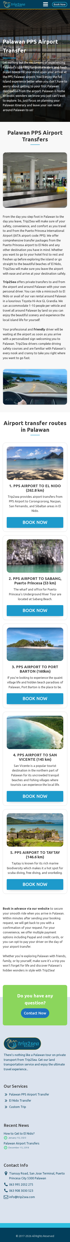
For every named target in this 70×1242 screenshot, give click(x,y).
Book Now (60, 4)
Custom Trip (17, 1106)
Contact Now (35, 1013)
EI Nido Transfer (20, 1100)
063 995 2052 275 (21, 1184)
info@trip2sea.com (22, 1197)
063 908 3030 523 (21, 1190)
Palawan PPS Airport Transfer (29, 1094)
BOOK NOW (35, 522)
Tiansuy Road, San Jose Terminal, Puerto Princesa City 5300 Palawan (37, 1176)
